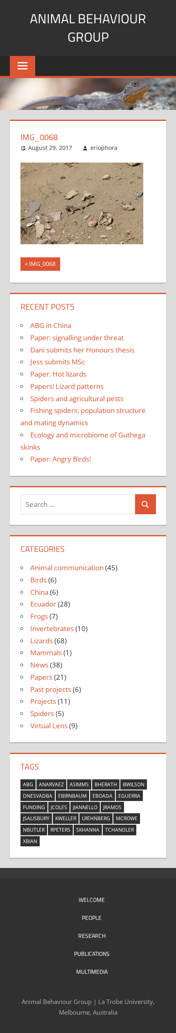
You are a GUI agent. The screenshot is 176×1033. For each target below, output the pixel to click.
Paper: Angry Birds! (60, 459)
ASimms (79, 784)
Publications (92, 953)
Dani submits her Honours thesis (82, 350)
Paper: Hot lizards (58, 374)
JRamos (112, 807)
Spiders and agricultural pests (77, 398)
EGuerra (129, 795)
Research (92, 935)
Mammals (46, 652)
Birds (38, 580)
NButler (34, 829)
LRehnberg (96, 818)
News (39, 664)
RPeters (60, 829)
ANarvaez (51, 784)
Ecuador (43, 604)
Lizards (41, 640)
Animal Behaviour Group (88, 28)
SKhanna (87, 829)
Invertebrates (52, 628)
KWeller (65, 818)
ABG (28, 784)
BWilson (133, 784)
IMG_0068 (42, 265)
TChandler (119, 829)
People (92, 917)
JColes (59, 807)
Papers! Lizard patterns (67, 386)
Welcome (92, 899)
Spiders (42, 713)
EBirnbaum (72, 795)
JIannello (85, 807)
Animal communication (67, 567)
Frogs (39, 616)
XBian (30, 841)
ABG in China (50, 325)
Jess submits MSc (57, 361)
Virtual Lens (49, 725)
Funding (34, 807)
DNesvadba (37, 795)
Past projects (50, 689)
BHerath (106, 784)
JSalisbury (36, 818)
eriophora (103, 148)
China (39, 592)
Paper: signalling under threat (77, 337)
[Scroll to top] (162, 1019)
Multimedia (92, 971)
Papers (41, 677)
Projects (43, 701)
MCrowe (127, 818)
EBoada (103, 795)
